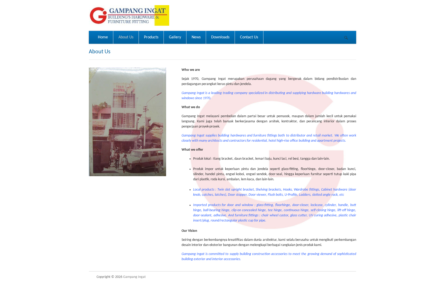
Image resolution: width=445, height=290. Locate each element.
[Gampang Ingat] (129, 15)
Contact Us (249, 37)
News (196, 37)
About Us (125, 37)
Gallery (175, 37)
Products (151, 37)
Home (103, 37)
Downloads (220, 37)
